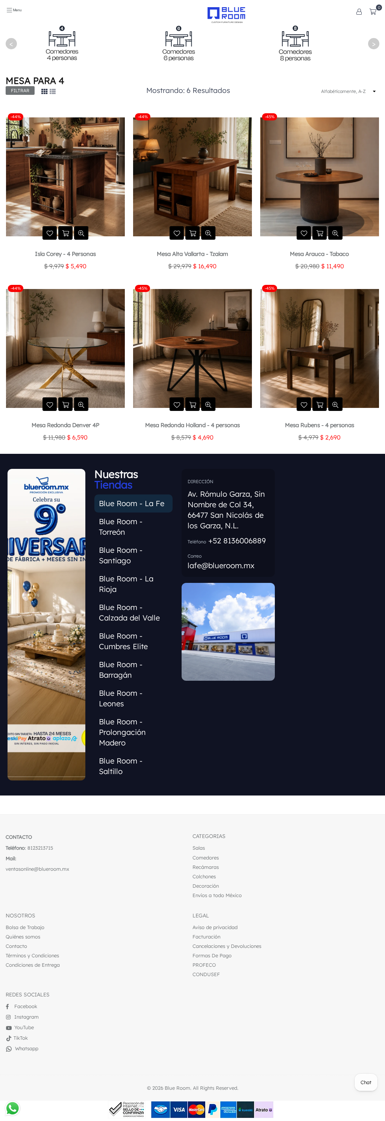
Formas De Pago (212, 955)
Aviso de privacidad (215, 927)
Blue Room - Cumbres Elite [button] (123, 641)
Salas (198, 848)
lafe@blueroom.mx (221, 565)
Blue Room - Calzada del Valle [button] (129, 612)
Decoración (205, 886)
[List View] (53, 91)
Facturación (206, 937)
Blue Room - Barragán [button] (120, 670)
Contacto (16, 946)
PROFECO (204, 965)
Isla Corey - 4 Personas (65, 253)
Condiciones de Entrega (33, 965)
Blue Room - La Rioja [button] (126, 584)
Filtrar (20, 90)
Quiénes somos (23, 937)
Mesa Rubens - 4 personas (319, 425)
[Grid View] (44, 91)
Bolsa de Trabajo (25, 927)
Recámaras (205, 867)
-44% (16, 116)
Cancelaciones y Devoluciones (226, 946)
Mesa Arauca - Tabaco (319, 253)
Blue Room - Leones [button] (120, 698)
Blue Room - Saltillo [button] (120, 766)
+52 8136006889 (237, 540)
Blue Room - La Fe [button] (131, 503)
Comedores (205, 858)
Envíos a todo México (217, 895)
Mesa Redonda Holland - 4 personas (192, 425)
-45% (269, 116)
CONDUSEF (206, 974)
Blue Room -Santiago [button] (120, 555)
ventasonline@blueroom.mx (37, 869)
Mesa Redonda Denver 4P (65, 425)
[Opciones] (359, 11)
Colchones (204, 876)
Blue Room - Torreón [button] (120, 527)
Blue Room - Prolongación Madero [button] (122, 732)
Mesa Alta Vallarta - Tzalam (192, 253)
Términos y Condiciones (32, 955)
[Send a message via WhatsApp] (12, 1108)
